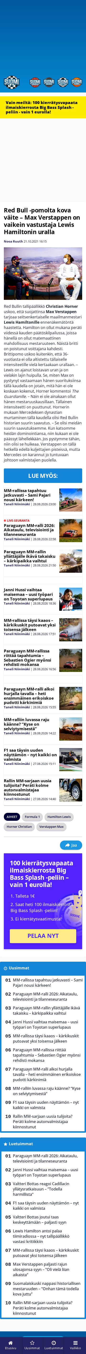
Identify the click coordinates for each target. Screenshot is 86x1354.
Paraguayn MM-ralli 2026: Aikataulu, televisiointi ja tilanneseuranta (29, 530)
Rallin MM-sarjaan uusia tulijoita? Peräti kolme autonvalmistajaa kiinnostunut (27, 787)
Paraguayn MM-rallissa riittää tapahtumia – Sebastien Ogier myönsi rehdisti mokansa (27, 657)
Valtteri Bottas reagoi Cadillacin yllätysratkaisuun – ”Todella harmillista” (41, 1189)
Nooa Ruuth (13, 241)
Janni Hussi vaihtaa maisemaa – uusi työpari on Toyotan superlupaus (28, 594)
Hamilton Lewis (59, 817)
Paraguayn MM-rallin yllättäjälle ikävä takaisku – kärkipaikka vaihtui (29, 556)
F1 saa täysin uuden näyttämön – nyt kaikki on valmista (30, 754)
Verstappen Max (51, 826)
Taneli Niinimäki (17, 504)
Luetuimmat (21, 1143)
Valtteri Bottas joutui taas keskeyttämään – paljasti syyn (39, 1219)
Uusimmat (19, 968)
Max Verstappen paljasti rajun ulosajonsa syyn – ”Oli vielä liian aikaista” (41, 1269)
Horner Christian (19, 826)
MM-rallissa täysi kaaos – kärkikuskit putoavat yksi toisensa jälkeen (30, 625)
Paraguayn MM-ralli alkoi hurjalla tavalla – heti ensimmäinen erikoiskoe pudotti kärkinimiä (29, 695)
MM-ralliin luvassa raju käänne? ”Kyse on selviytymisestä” (26, 724)
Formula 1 (32, 817)
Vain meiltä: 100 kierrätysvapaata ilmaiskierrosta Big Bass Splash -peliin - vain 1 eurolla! (42, 107)
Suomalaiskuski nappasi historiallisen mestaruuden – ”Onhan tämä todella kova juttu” (47, 1289)
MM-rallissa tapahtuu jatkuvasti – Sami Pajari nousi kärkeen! (27, 495)
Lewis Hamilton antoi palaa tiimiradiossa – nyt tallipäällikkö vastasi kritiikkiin (41, 1236)
